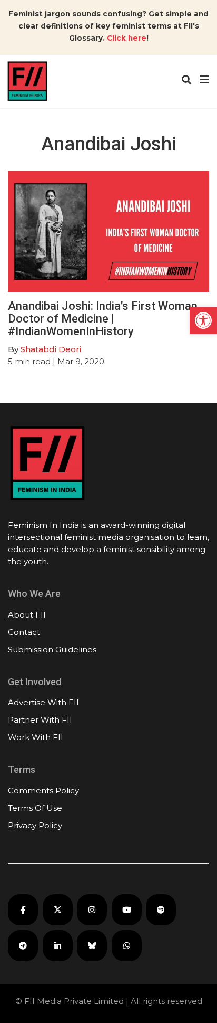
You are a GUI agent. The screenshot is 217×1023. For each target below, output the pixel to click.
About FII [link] (27, 615)
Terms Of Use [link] (35, 808)
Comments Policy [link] (43, 790)
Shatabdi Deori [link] (51, 349)
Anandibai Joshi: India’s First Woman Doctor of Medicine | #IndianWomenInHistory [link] (103, 318)
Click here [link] (126, 38)
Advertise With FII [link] (43, 702)
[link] (203, 320)
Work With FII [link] (35, 737)
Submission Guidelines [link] (52, 650)
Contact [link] (24, 632)
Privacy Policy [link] (35, 825)
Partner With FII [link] (40, 720)
